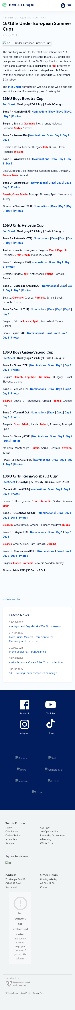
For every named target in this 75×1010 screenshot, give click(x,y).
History (8, 828)
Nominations (39, 111)
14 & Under (15, 86)
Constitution (11, 831)
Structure (10, 843)
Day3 (7, 440)
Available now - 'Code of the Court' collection (36, 660)
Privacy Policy (38, 993)
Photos (16, 116)
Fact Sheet (9, 231)
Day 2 (68, 111)
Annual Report (12, 839)
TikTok (51, 733)
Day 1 (60, 111)
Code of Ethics (12, 835)
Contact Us (45, 887)
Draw (52, 111)
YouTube (50, 713)
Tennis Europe (18, 5)
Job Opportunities (49, 831)
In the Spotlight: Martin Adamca (27, 649)
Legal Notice (26, 993)
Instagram (24, 733)
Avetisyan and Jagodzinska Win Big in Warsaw (35, 624)
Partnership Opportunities (53, 835)
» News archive (11, 599)
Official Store (46, 843)
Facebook (24, 713)
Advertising (45, 839)
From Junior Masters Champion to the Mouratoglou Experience (31, 637)
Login (63, 5)
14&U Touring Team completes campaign (33, 671)
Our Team (45, 828)
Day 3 (7, 116)
